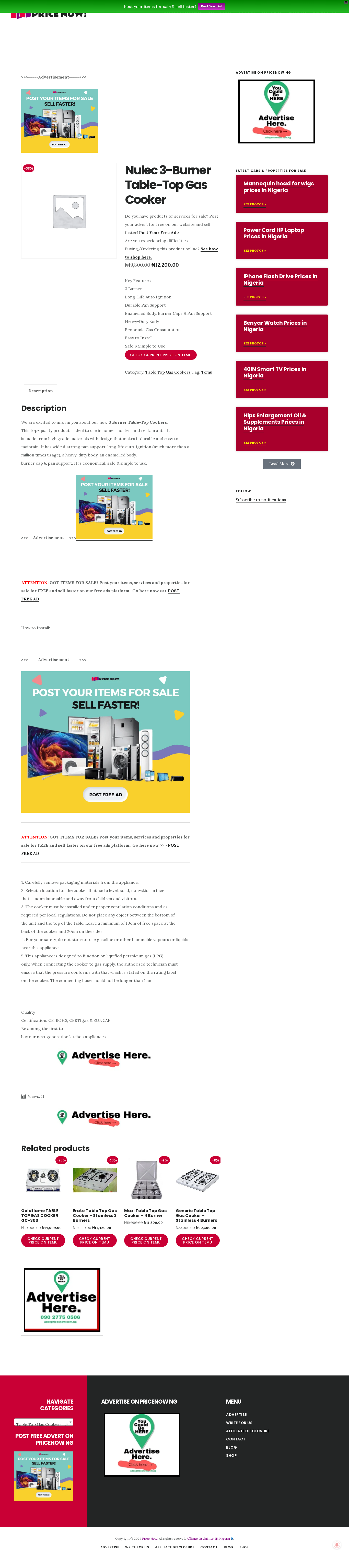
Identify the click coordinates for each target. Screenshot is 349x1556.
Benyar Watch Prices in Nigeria (275, 326)
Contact (236, 1439)
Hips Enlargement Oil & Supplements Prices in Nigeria (274, 422)
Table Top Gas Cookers (168, 372)
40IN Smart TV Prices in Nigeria (275, 372)
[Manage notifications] (337, 1545)
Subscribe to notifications (261, 499)
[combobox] (43, 1422)
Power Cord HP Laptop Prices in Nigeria (273, 233)
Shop (231, 1455)
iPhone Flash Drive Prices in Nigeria (280, 279)
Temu (206, 372)
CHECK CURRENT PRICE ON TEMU (161, 354)
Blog (231, 1447)
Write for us (239, 1422)
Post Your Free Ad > (159, 232)
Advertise (236, 1414)
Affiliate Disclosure (247, 1431)
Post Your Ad (212, 6)
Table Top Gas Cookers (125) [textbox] (44, 1424)
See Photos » (254, 204)
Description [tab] (40, 390)
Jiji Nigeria (222, 1538)
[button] (282, 464)
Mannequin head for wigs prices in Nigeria (278, 187)
